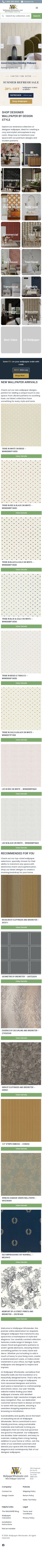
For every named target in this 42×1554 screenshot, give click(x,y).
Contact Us (28, 1)
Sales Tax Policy (29, 1500)
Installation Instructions (7, 1523)
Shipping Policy (29, 1491)
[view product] (21, 425)
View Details (21, 456)
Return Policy (28, 1495)
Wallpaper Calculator (6, 1516)
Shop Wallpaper (21, 101)
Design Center (8, 1495)
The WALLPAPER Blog (10, 1511)
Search (36, 16)
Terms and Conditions (27, 1512)
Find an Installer (8, 1528)
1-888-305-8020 (12, 1)
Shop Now (21, 375)
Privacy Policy (28, 1518)
